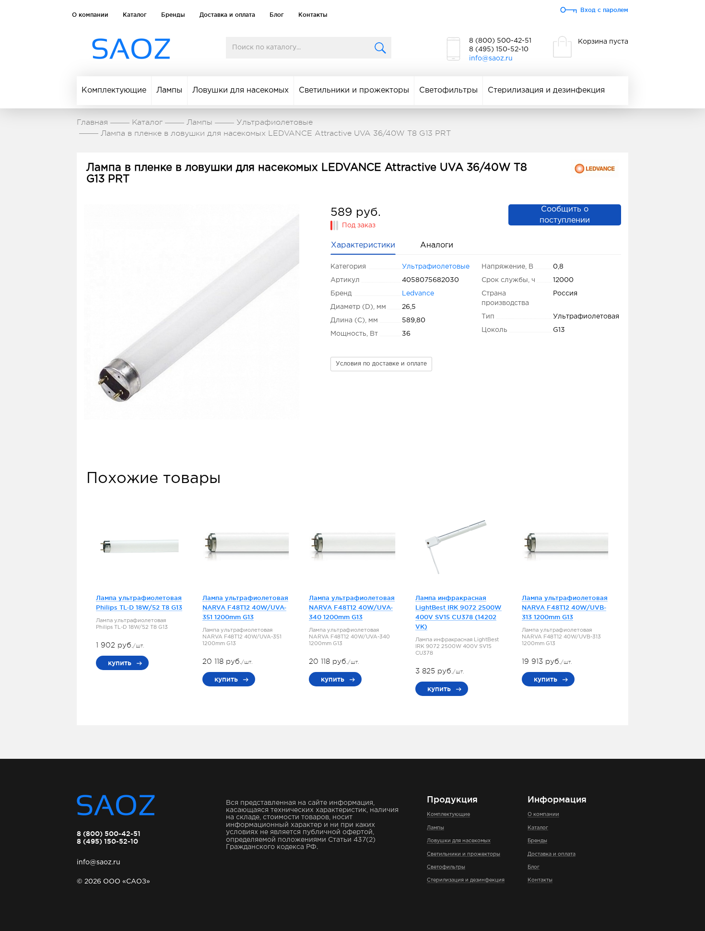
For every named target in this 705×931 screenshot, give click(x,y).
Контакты (313, 15)
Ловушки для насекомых (240, 90)
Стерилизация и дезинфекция (546, 90)
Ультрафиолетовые (436, 267)
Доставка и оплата (227, 15)
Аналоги (436, 245)
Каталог (135, 15)
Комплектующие (114, 90)
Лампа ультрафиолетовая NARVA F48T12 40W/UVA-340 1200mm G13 (352, 607)
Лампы (169, 90)
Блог (277, 15)
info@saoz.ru (491, 58)
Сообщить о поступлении (565, 215)
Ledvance (418, 293)
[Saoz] (131, 49)
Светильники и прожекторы (354, 90)
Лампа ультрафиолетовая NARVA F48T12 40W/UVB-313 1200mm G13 (565, 607)
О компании (90, 15)
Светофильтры (448, 90)
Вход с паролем (604, 10)
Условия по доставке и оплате (381, 363)
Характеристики (363, 245)
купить (119, 663)
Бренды (173, 15)
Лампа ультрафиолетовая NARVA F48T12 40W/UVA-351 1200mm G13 (245, 607)
